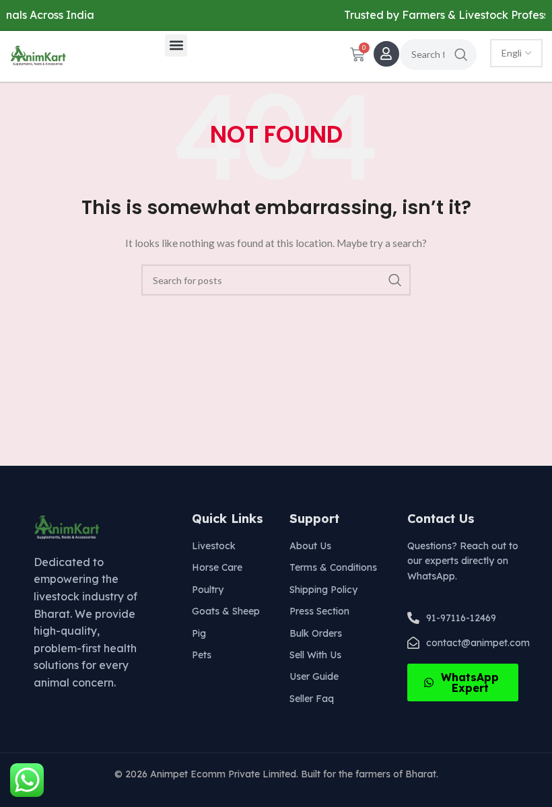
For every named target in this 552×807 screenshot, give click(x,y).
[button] (176, 45)
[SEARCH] (461, 54)
